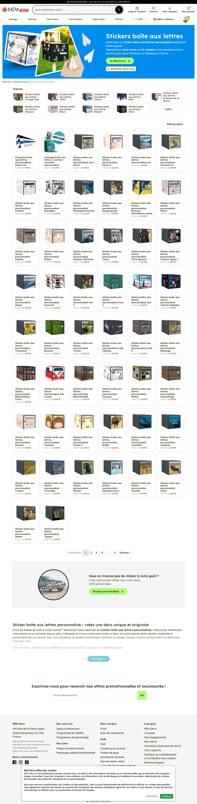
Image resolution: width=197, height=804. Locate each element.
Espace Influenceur (68, 728)
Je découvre (117, 60)
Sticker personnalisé (106, 591)
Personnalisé (75, 19)
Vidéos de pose (109, 752)
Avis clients (150, 741)
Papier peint (98, 19)
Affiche (119, 19)
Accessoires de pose (112, 757)
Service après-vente (112, 761)
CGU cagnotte (152, 750)
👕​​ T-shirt (138, 19)
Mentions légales (154, 762)
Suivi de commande (112, 733)
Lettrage (13, 19)
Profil (103, 728)
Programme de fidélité (70, 733)
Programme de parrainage (72, 737)
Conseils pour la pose (112, 748)
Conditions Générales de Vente (162, 745)
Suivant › (125, 552)
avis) (121, 68)
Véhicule (32, 19)
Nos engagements (155, 737)
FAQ (102, 744)
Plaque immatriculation (70, 748)
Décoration (53, 19)
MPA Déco (150, 728)
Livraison (149, 733)
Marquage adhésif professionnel (75, 752)
